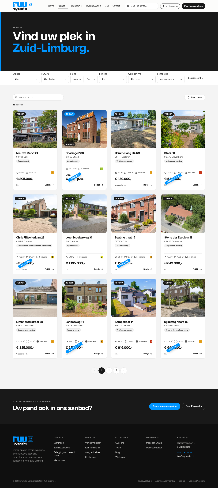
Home (51, 6)
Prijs (73, 74)
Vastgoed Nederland (197, 481)
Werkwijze (120, 457)
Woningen (59, 443)
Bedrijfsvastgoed (62, 448)
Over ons (119, 443)
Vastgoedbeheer (93, 452)
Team (118, 448)
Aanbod (61, 6)
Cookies (182, 481)
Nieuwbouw (59, 460)
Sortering (162, 74)
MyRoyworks (172, 6)
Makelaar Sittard (154, 443)
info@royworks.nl (185, 456)
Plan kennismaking (193, 6)
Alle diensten (91, 457)
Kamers (103, 74)
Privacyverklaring (145, 481)
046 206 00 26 (184, 453)
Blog (107, 6)
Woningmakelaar (93, 443)
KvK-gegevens (50, 481)
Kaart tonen (196, 97)
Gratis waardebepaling (165, 406)
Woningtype (134, 74)
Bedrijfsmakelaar (92, 448)
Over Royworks (93, 6)
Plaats (45, 74)
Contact (116, 6)
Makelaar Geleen (154, 448)
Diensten (75, 6)
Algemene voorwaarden (165, 481)
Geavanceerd (194, 78)
